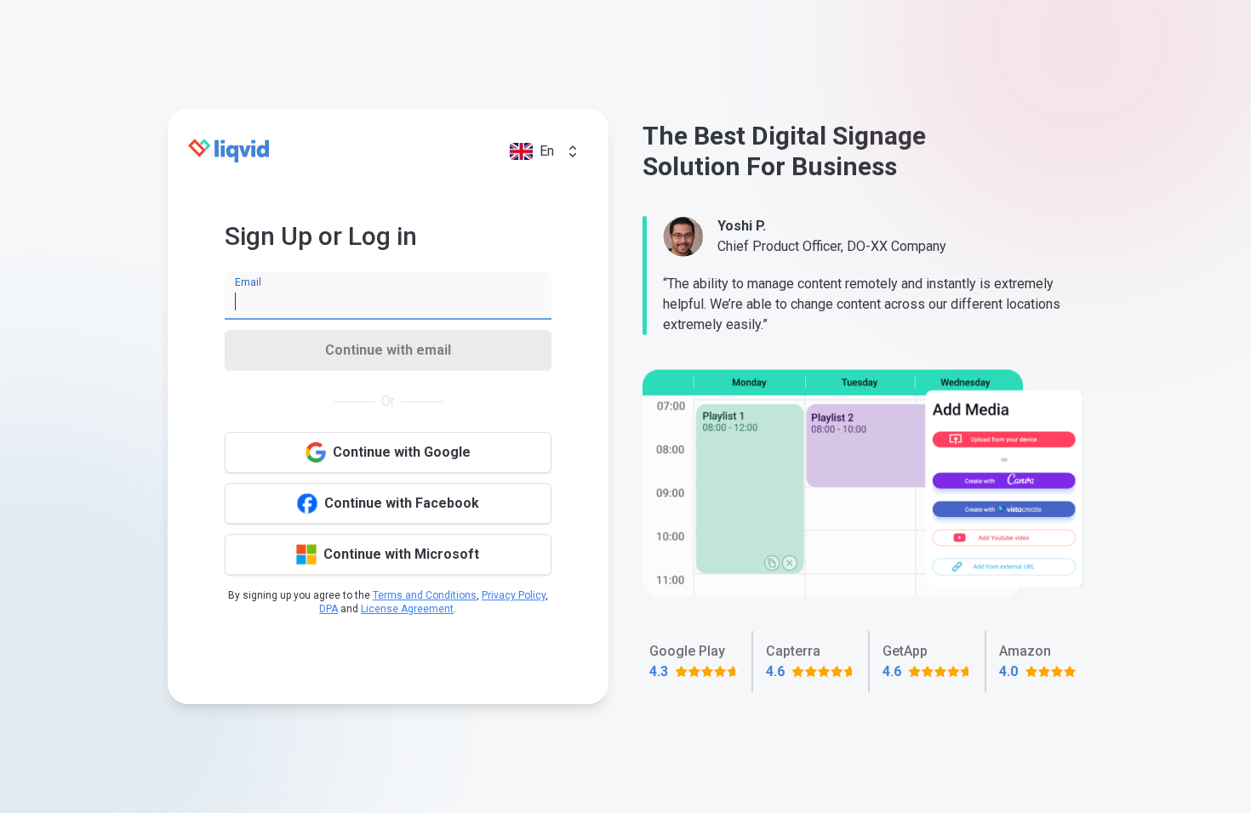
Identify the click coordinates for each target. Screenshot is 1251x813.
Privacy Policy (514, 595)
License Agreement (407, 609)
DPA (328, 609)
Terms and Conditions (425, 595)
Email (248, 282)
